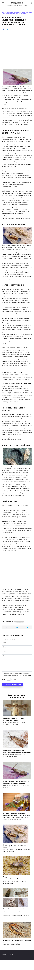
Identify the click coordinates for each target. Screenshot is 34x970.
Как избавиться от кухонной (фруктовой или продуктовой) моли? (17, 751)
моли (20, 109)
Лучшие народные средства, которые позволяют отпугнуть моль (16, 814)
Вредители (17, 3)
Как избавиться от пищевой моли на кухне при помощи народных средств (16, 911)
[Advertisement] (17, 49)
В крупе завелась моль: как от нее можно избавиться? (16, 878)
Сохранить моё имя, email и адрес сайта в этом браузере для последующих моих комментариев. (17, 674)
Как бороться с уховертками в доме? (17, 940)
